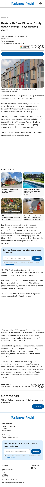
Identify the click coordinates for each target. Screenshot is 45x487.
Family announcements (10, 437)
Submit (37, 258)
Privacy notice (10, 264)
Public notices (6, 435)
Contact (4, 429)
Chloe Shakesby (8, 36)
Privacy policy (6, 431)
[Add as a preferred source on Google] (25, 47)
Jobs (3, 433)
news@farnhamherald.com (14, 483)
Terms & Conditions (8, 427)
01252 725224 (12, 479)
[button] (4, 3)
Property (4, 18)
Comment (38, 406)
